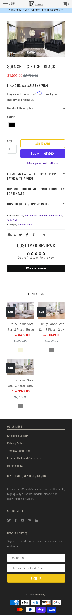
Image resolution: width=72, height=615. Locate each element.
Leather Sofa (25, 224)
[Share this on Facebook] (26, 235)
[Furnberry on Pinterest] (30, 520)
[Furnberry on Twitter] (9, 520)
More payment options (42, 163)
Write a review (36, 268)
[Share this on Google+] (38, 235)
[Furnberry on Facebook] (16, 520)
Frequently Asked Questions (24, 458)
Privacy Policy (15, 443)
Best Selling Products (36, 215)
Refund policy (15, 465)
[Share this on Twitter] (20, 235)
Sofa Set (12, 220)
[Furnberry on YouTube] (23, 520)
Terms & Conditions (18, 450)
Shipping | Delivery (18, 435)
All (22, 215)
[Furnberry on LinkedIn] (37, 520)
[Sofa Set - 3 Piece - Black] (36, 39)
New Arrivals (55, 215)
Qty (9, 141)
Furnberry (40, 594)
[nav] (9, 4)
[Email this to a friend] (42, 235)
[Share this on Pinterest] (33, 235)
